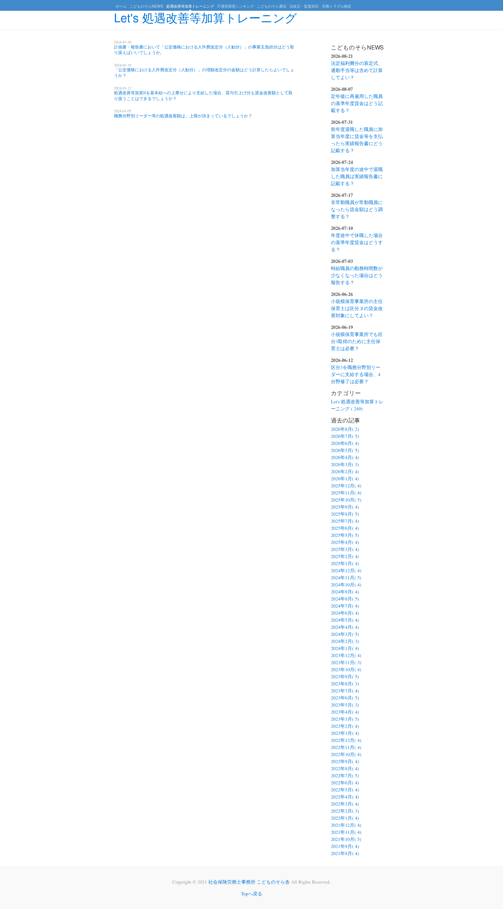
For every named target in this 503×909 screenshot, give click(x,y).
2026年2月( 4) (345, 471)
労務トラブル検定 (336, 6)
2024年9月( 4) (345, 591)
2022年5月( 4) (345, 789)
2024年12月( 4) (346, 570)
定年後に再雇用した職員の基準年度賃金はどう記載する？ (357, 103)
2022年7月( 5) (345, 775)
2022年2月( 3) (345, 811)
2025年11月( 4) (346, 492)
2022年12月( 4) (346, 740)
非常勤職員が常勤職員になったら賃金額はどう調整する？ (357, 209)
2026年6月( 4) (345, 443)
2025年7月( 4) (345, 521)
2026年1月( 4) (345, 478)
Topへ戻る (251, 893)
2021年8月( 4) (345, 853)
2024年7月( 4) (345, 606)
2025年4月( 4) (345, 542)
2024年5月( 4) (345, 620)
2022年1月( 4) (345, 818)
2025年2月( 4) (345, 556)
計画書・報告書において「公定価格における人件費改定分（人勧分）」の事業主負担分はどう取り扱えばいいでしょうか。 (204, 49)
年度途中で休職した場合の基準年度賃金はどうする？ (357, 242)
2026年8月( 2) (345, 429)
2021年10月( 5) (346, 839)
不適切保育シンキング (235, 6)
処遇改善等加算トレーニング (190, 6)
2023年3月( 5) (345, 719)
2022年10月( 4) (346, 754)
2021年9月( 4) (345, 846)
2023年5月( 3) (345, 705)
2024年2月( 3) (345, 641)
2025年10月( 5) (346, 500)
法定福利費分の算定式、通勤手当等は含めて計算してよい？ (357, 70)
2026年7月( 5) (345, 436)
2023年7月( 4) (345, 690)
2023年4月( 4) (345, 712)
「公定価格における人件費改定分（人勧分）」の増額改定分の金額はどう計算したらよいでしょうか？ (204, 72)
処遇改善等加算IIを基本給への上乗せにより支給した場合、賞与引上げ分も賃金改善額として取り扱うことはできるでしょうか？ (203, 95)
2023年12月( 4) (346, 655)
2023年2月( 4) (345, 726)
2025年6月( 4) (345, 528)
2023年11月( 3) (346, 662)
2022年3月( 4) (345, 804)
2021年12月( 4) (346, 825)
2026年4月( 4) (345, 457)
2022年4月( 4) (345, 797)
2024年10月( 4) (346, 584)
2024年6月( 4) (345, 613)
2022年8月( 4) (345, 768)
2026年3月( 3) (345, 464)
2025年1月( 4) (345, 563)
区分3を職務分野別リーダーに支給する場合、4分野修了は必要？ (355, 374)
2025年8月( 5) (345, 514)
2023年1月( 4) (345, 733)
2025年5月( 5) (345, 535)
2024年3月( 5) (345, 634)
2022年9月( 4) (345, 761)
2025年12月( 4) (346, 485)
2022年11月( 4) (346, 747)
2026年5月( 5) (345, 450)
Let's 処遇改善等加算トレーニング (205, 17)
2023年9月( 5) (345, 676)
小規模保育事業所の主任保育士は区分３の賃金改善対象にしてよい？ (357, 308)
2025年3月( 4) (345, 549)
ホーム (121, 6)
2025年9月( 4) (345, 507)
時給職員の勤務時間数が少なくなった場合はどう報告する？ (357, 275)
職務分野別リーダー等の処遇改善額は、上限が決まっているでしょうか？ (183, 115)
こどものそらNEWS (146, 6)
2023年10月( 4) (346, 669)
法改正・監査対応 (304, 6)
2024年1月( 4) (345, 648)
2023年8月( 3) (345, 683)
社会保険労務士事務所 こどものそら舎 (249, 882)
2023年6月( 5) (345, 698)
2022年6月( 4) (345, 782)
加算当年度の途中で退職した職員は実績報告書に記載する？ (357, 176)
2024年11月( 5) (346, 577)
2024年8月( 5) (345, 599)
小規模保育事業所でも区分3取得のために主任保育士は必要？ (357, 341)
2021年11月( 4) (346, 832)
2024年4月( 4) (345, 627)
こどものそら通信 (271, 6)
